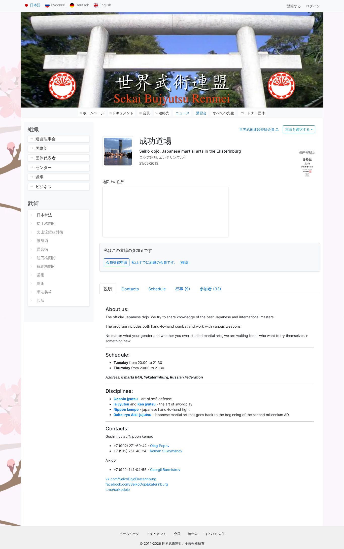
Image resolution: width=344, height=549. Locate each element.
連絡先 (193, 534)
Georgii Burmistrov (165, 469)
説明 (108, 288)
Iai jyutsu (121, 404)
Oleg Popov (159, 445)
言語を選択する (297, 129)
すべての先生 (215, 534)
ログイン (313, 6)
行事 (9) (182, 288)
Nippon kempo (126, 409)
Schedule (157, 288)
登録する (294, 6)
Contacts (130, 288)
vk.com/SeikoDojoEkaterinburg (131, 479)
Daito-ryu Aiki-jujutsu (132, 415)
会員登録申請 (116, 262)
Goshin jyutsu (126, 399)
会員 (177, 534)
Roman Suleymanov (166, 451)
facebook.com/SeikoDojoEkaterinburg (137, 484)
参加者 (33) (210, 288)
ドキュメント (156, 534)
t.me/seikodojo (118, 489)
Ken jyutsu (146, 404)
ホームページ (129, 534)
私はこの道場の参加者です (128, 250)
